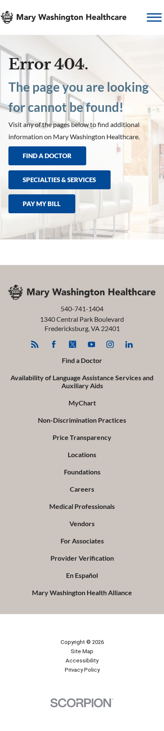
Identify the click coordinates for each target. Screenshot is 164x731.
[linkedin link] (129, 344)
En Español (82, 575)
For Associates (82, 541)
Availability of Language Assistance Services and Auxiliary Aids (82, 381)
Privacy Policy (82, 670)
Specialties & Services (59, 179)
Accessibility (82, 660)
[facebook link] (53, 344)
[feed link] (34, 344)
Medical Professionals (82, 506)
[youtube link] (91, 344)
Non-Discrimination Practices (82, 420)
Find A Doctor (47, 155)
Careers (82, 489)
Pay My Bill (42, 203)
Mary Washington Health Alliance (82, 592)
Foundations (82, 472)
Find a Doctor (82, 360)
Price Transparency (82, 437)
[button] (154, 17)
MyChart (82, 403)
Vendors (82, 523)
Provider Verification (82, 558)
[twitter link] (72, 344)
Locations (82, 454)
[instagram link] (110, 344)
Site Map (82, 651)
